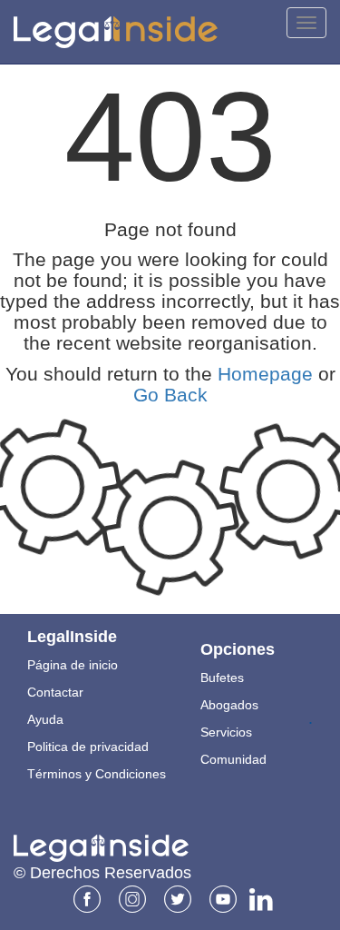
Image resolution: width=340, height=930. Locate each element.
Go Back (170, 394)
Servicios (226, 732)
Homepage (265, 373)
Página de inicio (72, 665)
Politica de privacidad (88, 746)
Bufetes (222, 677)
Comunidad (233, 759)
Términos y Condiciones (96, 774)
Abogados (229, 705)
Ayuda (45, 719)
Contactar (55, 692)
